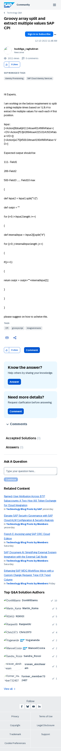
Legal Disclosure (45, 725)
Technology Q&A (14, 13)
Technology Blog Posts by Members (27, 524)
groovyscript (17, 328)
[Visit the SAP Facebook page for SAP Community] (21, 706)
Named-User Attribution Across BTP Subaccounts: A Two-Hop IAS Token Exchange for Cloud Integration (30, 501)
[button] (6, 64)
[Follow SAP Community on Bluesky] (27, 706)
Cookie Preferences (15, 743)
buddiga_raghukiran (26, 49)
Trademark (15, 734)
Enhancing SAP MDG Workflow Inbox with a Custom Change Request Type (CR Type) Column (29, 575)
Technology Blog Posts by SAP (24, 509)
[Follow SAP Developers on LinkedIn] (39, 706)
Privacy (15, 716)
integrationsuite (34, 328)
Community (23, 4)
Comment (32, 350)
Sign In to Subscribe (39, 34)
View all (8, 688)
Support (45, 734)
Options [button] (55, 34)
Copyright (15, 725)
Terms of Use (46, 716)
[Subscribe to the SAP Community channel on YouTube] (33, 706)
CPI (6, 328)
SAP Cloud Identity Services (39, 78)
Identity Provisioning (14, 78)
